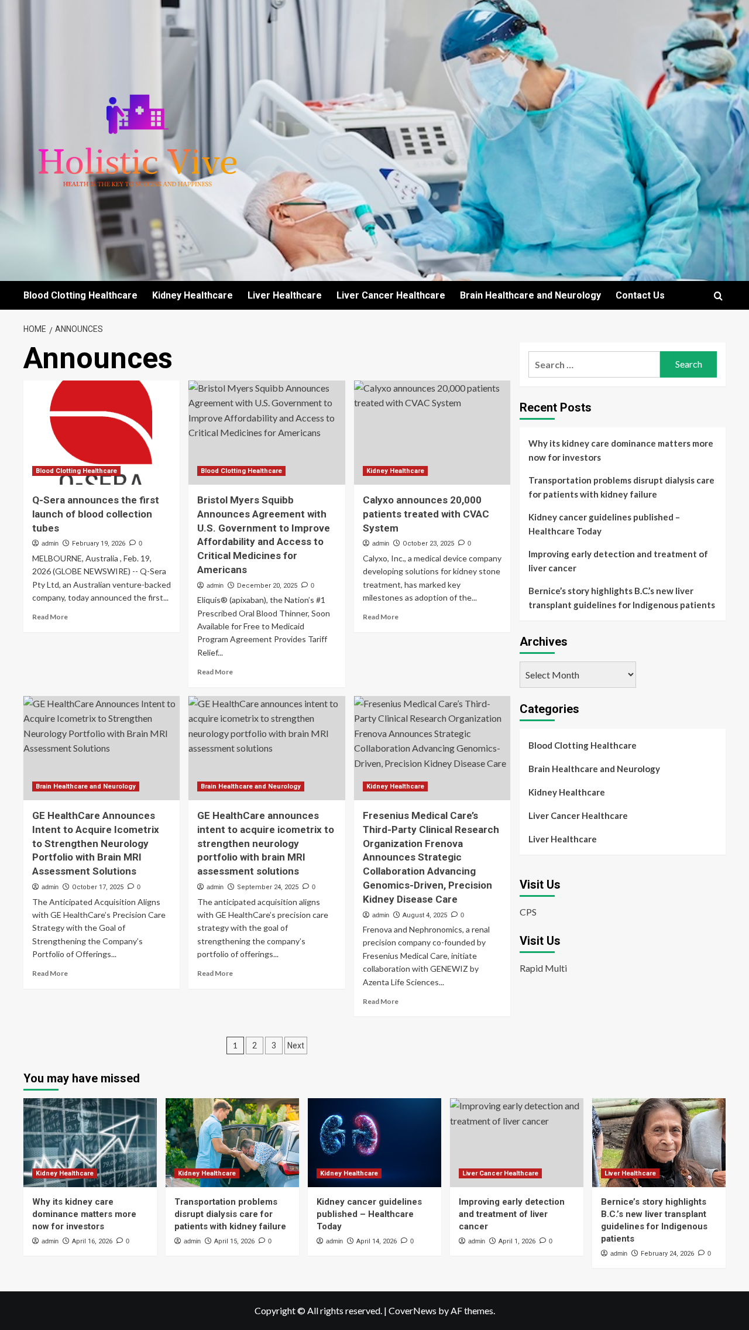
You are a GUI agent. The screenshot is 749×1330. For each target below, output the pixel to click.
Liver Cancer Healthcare (390, 295)
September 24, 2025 (267, 887)
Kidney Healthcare (192, 295)
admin (50, 543)
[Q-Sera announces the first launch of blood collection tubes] (101, 433)
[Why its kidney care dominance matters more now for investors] (90, 1142)
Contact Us (640, 295)
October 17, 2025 (97, 887)
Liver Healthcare (285, 295)
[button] (718, 296)
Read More (50, 616)
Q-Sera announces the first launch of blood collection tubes (95, 514)
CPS (528, 911)
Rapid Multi (543, 967)
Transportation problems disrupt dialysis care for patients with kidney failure (621, 487)
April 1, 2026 (517, 1241)
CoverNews (413, 1310)
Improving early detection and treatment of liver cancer (618, 561)
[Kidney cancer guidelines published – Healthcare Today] (374, 1142)
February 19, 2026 (98, 543)
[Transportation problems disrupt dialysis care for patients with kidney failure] (232, 1142)
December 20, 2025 (267, 585)
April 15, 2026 (234, 1241)
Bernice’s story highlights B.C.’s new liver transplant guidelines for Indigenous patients (621, 597)
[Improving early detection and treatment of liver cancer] (516, 1142)
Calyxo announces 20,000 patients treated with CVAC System (426, 514)
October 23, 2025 (428, 543)
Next (295, 1045)
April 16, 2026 (92, 1241)
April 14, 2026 (376, 1241)
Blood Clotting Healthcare (80, 295)
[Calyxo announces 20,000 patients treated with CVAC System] (432, 433)
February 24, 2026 (667, 1253)
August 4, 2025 (425, 915)
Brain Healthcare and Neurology (530, 295)
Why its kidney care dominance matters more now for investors (620, 450)
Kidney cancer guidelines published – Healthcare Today (604, 524)
